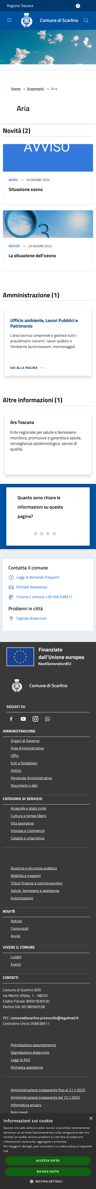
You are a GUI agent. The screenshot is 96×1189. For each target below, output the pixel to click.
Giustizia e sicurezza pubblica (34, 868)
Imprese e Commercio (28, 830)
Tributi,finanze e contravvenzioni (37, 883)
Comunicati (20, 928)
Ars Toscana (22, 422)
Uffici (15, 755)
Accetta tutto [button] (48, 1161)
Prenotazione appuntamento (33, 1045)
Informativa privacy (26, 1105)
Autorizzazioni (22, 898)
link (5, 1151)
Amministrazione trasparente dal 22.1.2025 (45, 1097)
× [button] (91, 1118)
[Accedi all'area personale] (77, 5)
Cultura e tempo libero (28, 815)
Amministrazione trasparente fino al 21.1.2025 (48, 1090)
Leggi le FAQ (20, 1060)
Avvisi (13, 179)
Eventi (16, 964)
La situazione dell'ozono (32, 255)
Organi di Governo (25, 740)
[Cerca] (86, 20)
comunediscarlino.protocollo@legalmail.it (45, 1018)
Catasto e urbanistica (27, 838)
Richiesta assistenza (27, 1067)
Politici (16, 770)
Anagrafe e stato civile (28, 808)
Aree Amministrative (27, 748)
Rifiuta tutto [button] (48, 1172)
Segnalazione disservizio (30, 1052)
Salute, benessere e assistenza (35, 890)
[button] (47, 1181)
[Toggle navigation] (9, 20)
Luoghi (16, 957)
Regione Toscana (20, 5)
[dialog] (48, 1151)
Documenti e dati (24, 785)
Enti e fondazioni (24, 763)
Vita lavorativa (22, 823)
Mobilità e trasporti (26, 875)
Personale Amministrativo (31, 778)
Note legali (19, 1112)
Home (16, 88)
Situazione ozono (26, 189)
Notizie (14, 245)
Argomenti (35, 88)
